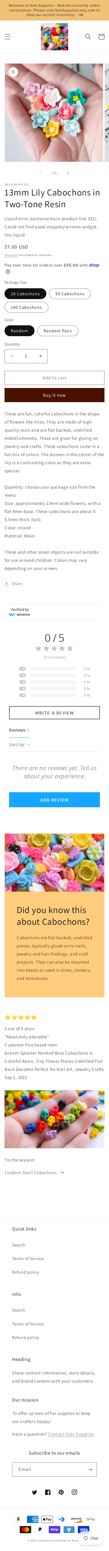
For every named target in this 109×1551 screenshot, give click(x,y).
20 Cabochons (25, 293)
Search (18, 1245)
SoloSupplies (46, 1540)
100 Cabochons (26, 307)
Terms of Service (28, 1258)
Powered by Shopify (68, 1540)
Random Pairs (58, 330)
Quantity (12, 344)
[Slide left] (41, 173)
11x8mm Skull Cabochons (31, 1172)
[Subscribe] (90, 1469)
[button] (7, 36)
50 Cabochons (69, 293)
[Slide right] (67, 173)
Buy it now (54, 395)
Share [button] (17, 583)
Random (19, 330)
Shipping (11, 255)
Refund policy (25, 1272)
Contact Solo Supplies (71, 1434)
